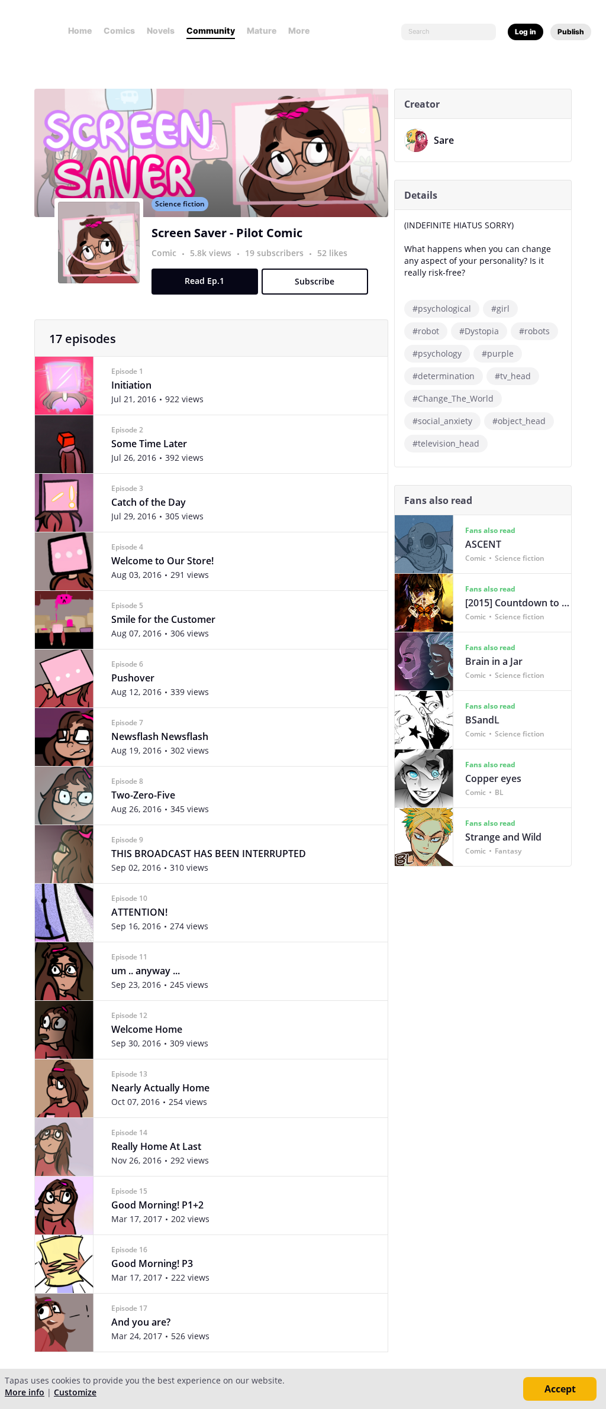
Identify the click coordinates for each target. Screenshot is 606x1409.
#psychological (441, 308)
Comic (164, 252)
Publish (570, 31)
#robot (425, 331)
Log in (525, 31)
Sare (444, 140)
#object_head (519, 420)
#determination (443, 376)
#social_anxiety (442, 420)
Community (210, 30)
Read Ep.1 (204, 280)
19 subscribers (275, 252)
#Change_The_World (453, 398)
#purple (498, 353)
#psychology (437, 353)
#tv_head (513, 376)
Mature (261, 30)
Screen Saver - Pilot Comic (227, 233)
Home (80, 30)
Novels (161, 30)
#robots (534, 331)
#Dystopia (479, 331)
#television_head (445, 443)
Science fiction (180, 204)
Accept (560, 1388)
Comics (119, 30)
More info (24, 1392)
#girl (500, 308)
